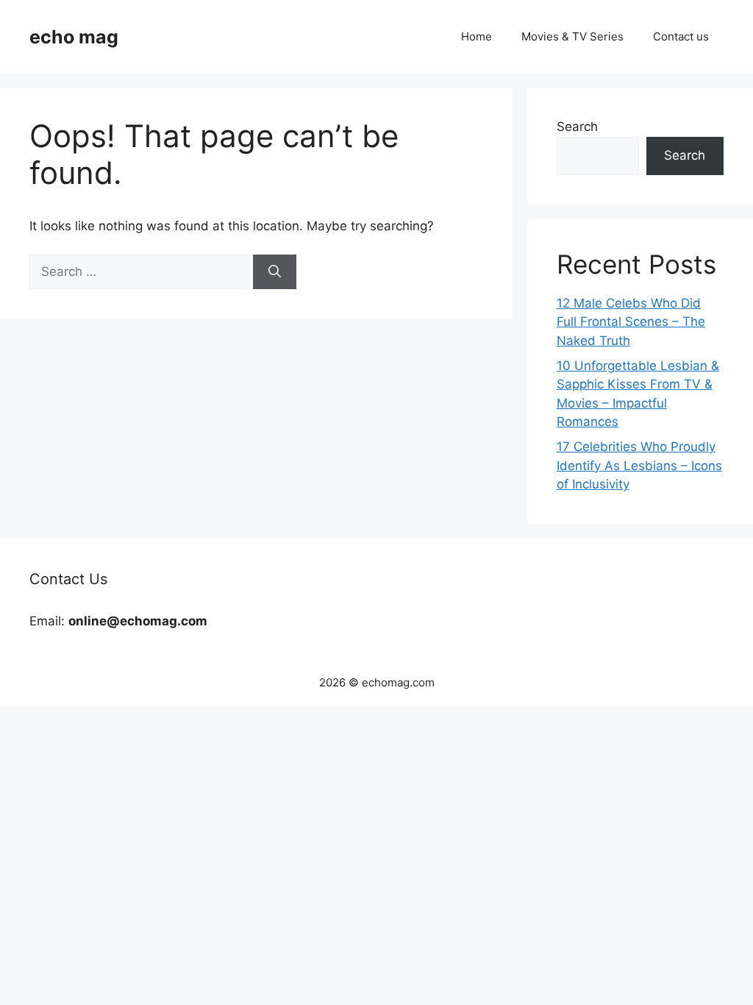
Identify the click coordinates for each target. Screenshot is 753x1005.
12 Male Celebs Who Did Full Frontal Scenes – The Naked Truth (631, 322)
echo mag (73, 37)
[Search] (274, 272)
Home (476, 36)
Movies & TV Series (572, 36)
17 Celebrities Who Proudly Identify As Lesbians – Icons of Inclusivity (639, 465)
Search (577, 126)
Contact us (681, 36)
